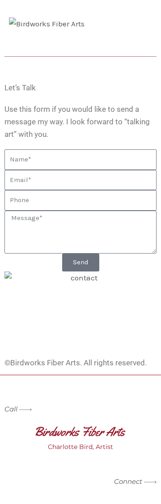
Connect (129, 481)
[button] (80, 45)
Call (10, 409)
